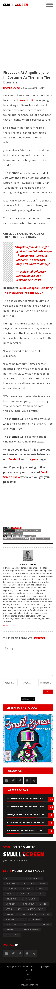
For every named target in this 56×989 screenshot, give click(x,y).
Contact (28, 979)
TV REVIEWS (10, 929)
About (28, 974)
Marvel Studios (26, 100)
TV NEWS (45, 924)
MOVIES (20, 531)
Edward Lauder (11, 87)
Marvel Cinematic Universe (16, 539)
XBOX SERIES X (12, 935)
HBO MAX (40, 894)
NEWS (19, 533)
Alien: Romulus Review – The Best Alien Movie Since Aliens (28, 822)
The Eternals (42, 539)
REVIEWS (33, 914)
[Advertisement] (28, 37)
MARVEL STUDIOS (33, 531)
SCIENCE (45, 914)
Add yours (39, 638)
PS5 (23, 914)
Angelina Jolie (20, 536)
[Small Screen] (15, 4)
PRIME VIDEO (11, 914)
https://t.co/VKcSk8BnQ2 (33, 264)
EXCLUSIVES (27, 889)
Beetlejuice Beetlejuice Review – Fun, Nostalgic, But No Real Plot (28, 814)
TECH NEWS (35, 919)
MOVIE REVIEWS (28, 904)
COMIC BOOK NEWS (32, 878)
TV (35, 924)
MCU (32, 539)
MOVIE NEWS (9, 533)
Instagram (31, 459)
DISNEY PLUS (11, 889)
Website (6, 625)
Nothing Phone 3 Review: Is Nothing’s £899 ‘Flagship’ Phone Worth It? (28, 806)
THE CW (26, 924)
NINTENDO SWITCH (36, 909)
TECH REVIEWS (12, 924)
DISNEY (43, 883)
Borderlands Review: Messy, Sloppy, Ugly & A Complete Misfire (28, 830)
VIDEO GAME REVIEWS (30, 929)
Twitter (16, 528)
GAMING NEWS (24, 894)
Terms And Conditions (28, 984)
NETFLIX (9, 909)
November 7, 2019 (28, 280)
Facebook (14, 459)
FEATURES (41, 889)
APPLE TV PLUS (12, 878)
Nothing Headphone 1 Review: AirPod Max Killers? (28, 798)
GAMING (9, 894)
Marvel (32, 536)
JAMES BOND (11, 899)
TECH (23, 919)
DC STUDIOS (29, 883)
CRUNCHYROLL (12, 883)
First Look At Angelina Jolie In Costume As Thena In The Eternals (26, 77)
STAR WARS (10, 919)
